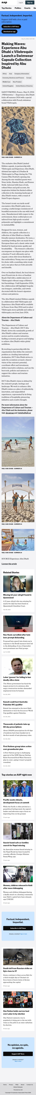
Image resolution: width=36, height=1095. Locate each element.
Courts (27, 8)
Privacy (11, 1084)
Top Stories (7, 8)
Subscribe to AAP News (11, 27)
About (22, 1084)
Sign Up (29, 2)
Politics (18, 8)
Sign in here (23, 934)
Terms (5, 1084)
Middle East (6, 82)
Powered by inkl (18, 1090)
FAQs (16, 1084)
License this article (9, 564)
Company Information (21, 74)
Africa (5, 74)
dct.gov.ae (10, 413)
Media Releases (18, 1087)
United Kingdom (8, 86)
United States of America (24, 86)
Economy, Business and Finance (13, 78)
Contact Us (30, 1084)
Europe (28, 78)
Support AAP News (18, 1054)
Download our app (9, 31)
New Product (17, 82)
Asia (10, 74)
